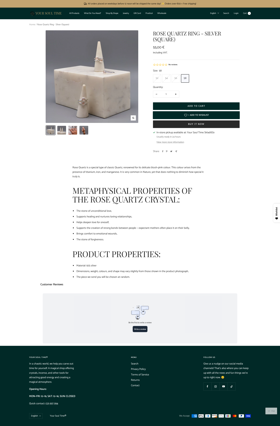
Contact (135, 385)
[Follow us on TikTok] (232, 386)
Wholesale (161, 13)
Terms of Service (140, 374)
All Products (74, 13)
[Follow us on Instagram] (215, 386)
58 (185, 78)
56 (175, 78)
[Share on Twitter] (171, 151)
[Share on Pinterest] (166, 151)
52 (157, 78)
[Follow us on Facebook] (207, 386)
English (213, 13)
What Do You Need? (92, 13)
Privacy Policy (138, 369)
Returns (135, 380)
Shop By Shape (112, 13)
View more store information (170, 142)
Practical (149, 13)
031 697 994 (52, 403)
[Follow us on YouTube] (223, 386)
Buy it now (196, 124)
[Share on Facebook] (162, 151)
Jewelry (126, 13)
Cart (246, 13)
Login (236, 13)
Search (226, 13)
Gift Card (137, 13)
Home (32, 25)
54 (166, 78)
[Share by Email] (176, 151)
